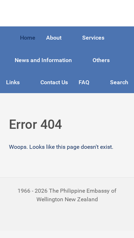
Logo (15, 13)
